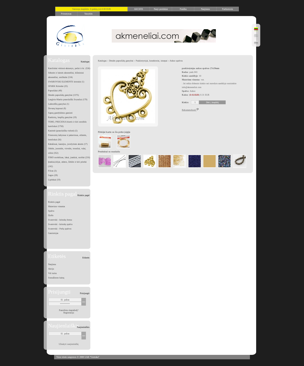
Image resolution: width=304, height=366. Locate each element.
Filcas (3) (52, 171)
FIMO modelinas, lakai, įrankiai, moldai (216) (69, 157)
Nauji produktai (161, 9)
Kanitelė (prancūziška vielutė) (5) (62, 130)
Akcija (51, 269)
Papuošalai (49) (55, 90)
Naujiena (52, 264)
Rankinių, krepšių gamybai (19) (62, 117)
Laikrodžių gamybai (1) (58, 104)
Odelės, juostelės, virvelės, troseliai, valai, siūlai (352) (67, 150)
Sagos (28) (53, 175)
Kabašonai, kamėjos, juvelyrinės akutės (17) (67, 144)
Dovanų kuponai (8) (57, 108)
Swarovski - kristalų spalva (60, 224)
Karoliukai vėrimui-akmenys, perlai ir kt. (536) (69, 68)
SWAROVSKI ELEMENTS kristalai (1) (66, 81)
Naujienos (205, 9)
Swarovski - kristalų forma (60, 220)
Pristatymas (66, 13)
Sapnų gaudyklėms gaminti (60, 113)
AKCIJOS (138, 9)
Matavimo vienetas (56, 206)
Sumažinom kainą (56, 277)
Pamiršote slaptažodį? (68, 310)
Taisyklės (88, 13)
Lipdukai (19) (54, 179)
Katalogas (102, 60)
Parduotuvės (227, 9)
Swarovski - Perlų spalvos (59, 228)
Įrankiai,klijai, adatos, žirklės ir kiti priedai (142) (67, 164)
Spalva (51, 211)
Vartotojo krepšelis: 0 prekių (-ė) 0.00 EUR (91, 9)
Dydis (50, 215)
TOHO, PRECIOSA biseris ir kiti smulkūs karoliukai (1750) (67, 124)
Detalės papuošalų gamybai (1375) (63, 95)
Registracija (68, 312)
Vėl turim (52, 273)
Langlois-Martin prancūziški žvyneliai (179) (67, 99)
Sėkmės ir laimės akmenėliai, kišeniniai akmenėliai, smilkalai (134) (66, 75)
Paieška (183, 9)
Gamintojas (53, 233)
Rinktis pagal (54, 202)
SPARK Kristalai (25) (58, 86)
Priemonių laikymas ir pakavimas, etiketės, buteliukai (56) (67, 137)
